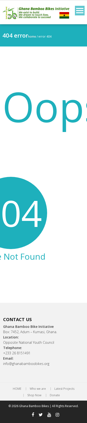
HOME (17, 388)
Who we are (38, 388)
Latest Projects (64, 388)
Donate (55, 395)
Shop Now (34, 395)
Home (32, 36)
